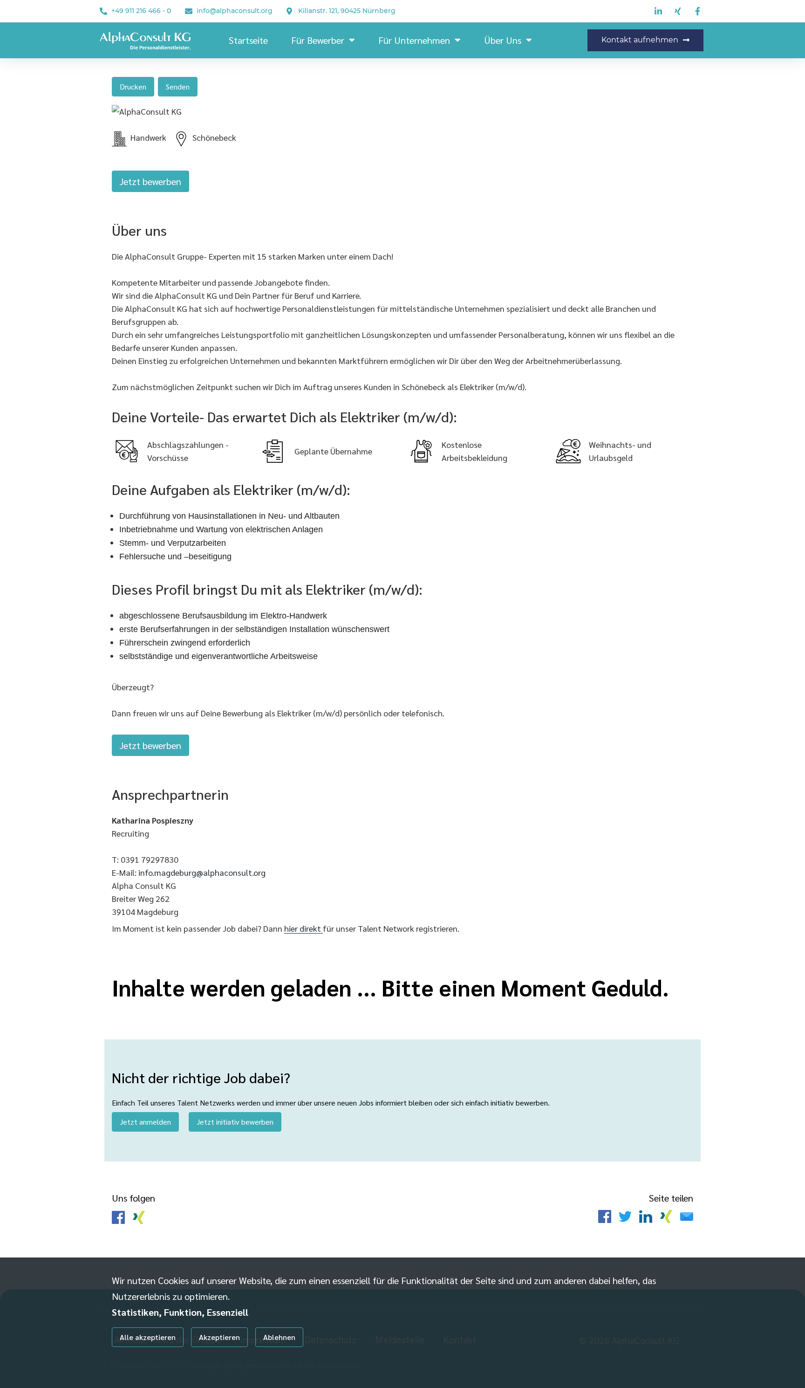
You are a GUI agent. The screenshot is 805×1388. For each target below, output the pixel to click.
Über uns (502, 40)
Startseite (248, 40)
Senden (178, 86)
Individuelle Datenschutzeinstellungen (159, 1365)
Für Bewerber (317, 40)
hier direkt (303, 928)
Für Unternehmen (414, 40)
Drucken (133, 86)
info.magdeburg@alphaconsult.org (202, 872)
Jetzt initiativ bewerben (235, 1122)
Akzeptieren (219, 1337)
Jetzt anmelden (145, 1122)
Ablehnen (279, 1337)
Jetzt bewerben (150, 181)
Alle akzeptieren (148, 1337)
